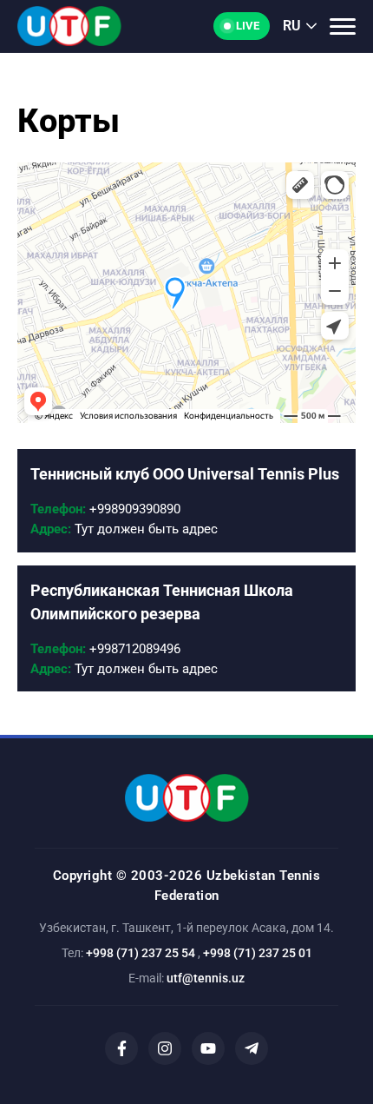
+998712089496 (105, 649)
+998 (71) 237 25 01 (257, 953)
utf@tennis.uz (206, 978)
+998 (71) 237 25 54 (140, 953)
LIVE (247, 25)
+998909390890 (105, 509)
